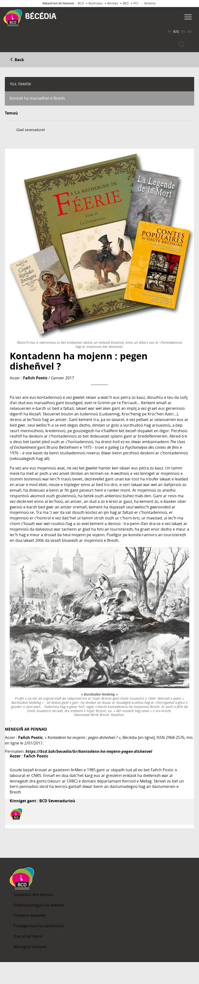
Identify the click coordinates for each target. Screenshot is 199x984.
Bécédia (112, 3)
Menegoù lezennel (30, 946)
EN (183, 31)
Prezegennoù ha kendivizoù (38, 925)
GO (189, 31)
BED (126, 3)
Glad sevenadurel (30, 129)
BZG (176, 31)
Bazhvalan (96, 3)
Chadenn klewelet (29, 915)
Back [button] (19, 59)
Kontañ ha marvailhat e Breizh (37, 98)
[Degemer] (12, 18)
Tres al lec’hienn (27, 936)
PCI (135, 3)
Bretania (150, 3)
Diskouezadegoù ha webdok (39, 905)
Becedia (40, 15)
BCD (81, 3)
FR (169, 31)
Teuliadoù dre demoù (33, 894)
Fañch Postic (35, 378)
